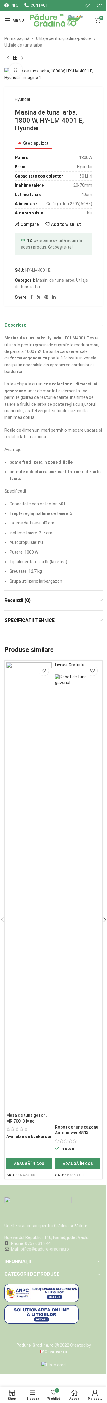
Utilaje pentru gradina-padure (64, 38)
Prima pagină (16, 38)
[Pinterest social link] (46, 297)
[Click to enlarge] (15, 70)
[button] (29, 1163)
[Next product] (22, 58)
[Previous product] (8, 58)
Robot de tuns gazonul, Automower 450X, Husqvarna (77, 1133)
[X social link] (39, 297)
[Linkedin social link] (53, 297)
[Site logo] (56, 20)
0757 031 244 (38, 1243)
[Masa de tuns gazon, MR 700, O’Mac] (29, 886)
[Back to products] (15, 58)
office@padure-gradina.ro (45, 1249)
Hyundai (22, 99)
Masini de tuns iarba (55, 280)
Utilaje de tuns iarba (23, 45)
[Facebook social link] (31, 297)
